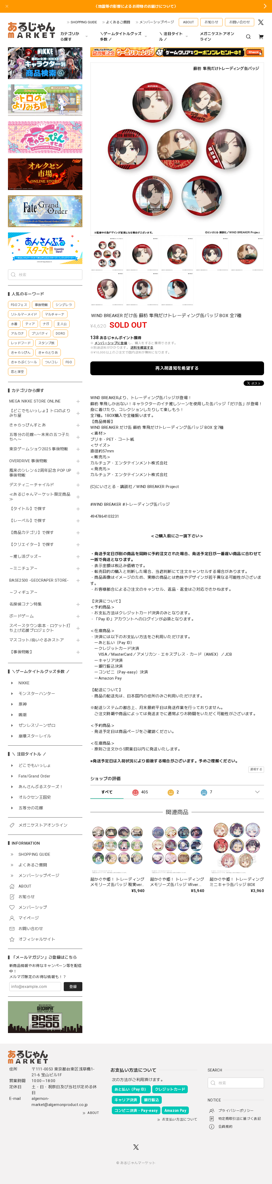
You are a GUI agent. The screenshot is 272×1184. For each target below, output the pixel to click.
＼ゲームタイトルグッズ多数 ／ (121, 36)
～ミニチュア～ (23, 568)
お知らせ (211, 22)
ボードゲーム (21, 616)
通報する (256, 769)
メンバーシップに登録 (111, 343)
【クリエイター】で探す (31, 544)
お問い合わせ (239, 22)
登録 (73, 986)
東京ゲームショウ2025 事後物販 (40, 449)
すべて (107, 792)
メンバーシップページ (156, 22)
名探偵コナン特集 (25, 604)
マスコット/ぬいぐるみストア (36, 640)
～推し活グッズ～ (25, 556)
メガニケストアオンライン (217, 36)
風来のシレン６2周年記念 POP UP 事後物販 (40, 473)
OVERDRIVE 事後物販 (28, 461)
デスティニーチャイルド (31, 485)
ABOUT (188, 22)
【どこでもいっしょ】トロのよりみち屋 (39, 413)
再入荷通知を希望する (177, 368)
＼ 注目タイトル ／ (171, 36)
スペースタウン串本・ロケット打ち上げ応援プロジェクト (39, 628)
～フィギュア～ (23, 592)
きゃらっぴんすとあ (27, 425)
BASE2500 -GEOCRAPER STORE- (39, 580)
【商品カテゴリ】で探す (31, 532)
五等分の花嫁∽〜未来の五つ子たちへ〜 (39, 437)
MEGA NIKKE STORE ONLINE (35, 401)
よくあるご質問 (118, 22)
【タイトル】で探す (27, 509)
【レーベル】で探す (27, 520)
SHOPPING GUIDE (84, 22)
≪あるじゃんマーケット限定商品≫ (39, 497)
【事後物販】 (21, 652)
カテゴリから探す (69, 36)
